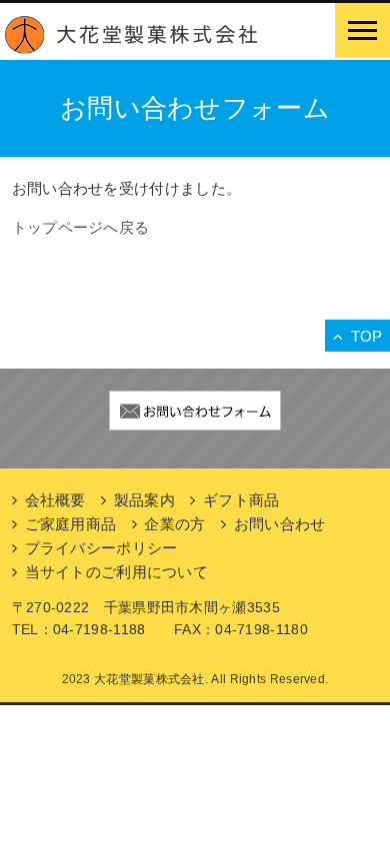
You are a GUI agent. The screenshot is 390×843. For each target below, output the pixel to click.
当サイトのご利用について (116, 571)
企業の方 (174, 523)
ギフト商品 (241, 499)
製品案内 (144, 499)
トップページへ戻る (81, 227)
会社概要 (55, 499)
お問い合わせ (280, 523)
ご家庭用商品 (71, 523)
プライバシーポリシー (101, 547)
